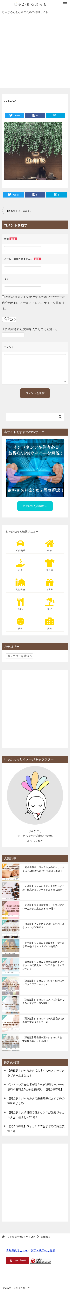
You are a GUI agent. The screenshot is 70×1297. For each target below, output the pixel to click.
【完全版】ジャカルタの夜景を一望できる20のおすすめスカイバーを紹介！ (43, 945)
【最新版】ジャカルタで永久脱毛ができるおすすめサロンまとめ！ (43, 1020)
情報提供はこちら (17, 1250)
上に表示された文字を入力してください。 (30, 329)
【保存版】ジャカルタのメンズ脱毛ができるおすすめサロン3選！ (43, 1001)
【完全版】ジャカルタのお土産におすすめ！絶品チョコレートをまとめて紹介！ (43, 888)
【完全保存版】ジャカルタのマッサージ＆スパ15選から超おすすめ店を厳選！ (43, 869)
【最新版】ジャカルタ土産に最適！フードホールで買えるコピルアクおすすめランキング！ (43, 965)
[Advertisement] (35, 53)
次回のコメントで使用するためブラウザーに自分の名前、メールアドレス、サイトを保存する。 (33, 302)
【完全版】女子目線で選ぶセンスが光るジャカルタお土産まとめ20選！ (43, 907)
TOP (20, 1236)
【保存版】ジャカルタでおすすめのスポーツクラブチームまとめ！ (43, 982)
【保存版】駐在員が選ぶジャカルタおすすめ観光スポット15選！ (43, 1039)
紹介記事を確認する (35, 506)
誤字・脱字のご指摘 (43, 1250)
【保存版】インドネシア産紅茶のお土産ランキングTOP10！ (43, 926)
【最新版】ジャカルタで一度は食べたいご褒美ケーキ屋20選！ (20, 211)
